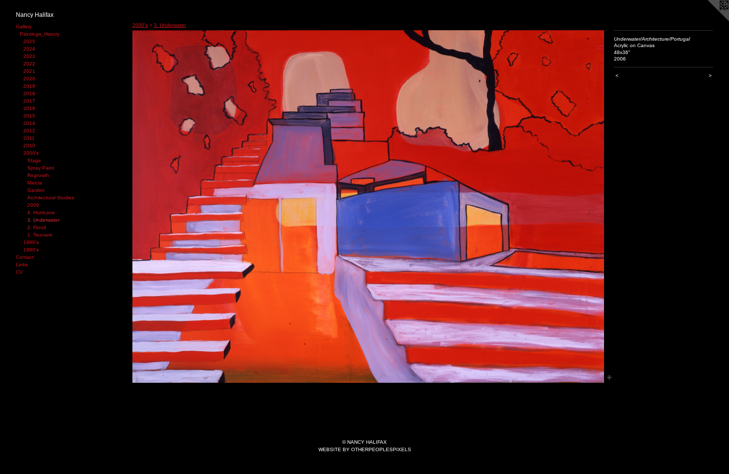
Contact (25, 257)
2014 (29, 123)
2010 (29, 145)
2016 (29, 108)
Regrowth (38, 175)
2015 (29, 115)
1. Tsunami (39, 234)
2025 (29, 41)
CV (19, 272)
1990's (31, 242)
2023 (29, 56)
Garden (36, 190)
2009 (33, 205)
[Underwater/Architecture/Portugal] (368, 206)
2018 (29, 93)
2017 (29, 101)
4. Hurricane (41, 212)
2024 (29, 49)
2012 (29, 130)
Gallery (24, 26)
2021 (29, 71)
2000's (31, 153)
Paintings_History (40, 34)
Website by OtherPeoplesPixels (364, 449)
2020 (29, 78)
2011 (29, 138)
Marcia (34, 182)
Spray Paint (40, 168)
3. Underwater (43, 220)
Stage (34, 160)
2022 (29, 63)
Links (22, 264)
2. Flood (36, 227)
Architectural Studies (50, 197)
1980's (31, 249)
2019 (29, 86)
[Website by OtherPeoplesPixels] (709, 20)
